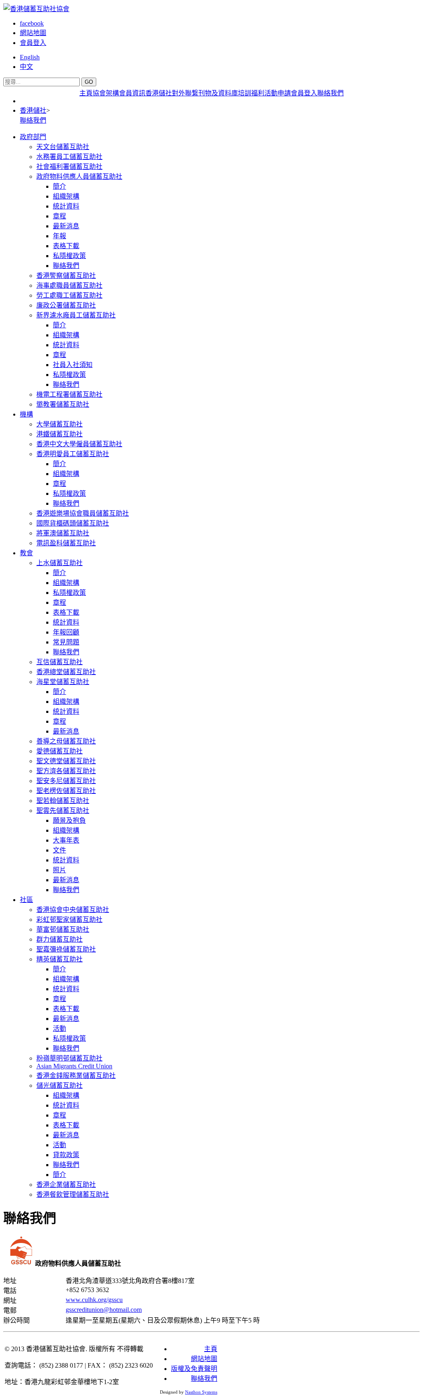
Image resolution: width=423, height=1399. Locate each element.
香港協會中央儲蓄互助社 (72, 909)
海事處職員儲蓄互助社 (69, 285)
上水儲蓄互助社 (59, 562)
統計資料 (66, 206)
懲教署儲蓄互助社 (62, 404)
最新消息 (66, 226)
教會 (26, 552)
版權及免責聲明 (194, 1368)
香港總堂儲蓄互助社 (66, 671)
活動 (271, 93)
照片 (59, 869)
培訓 (244, 93)
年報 (59, 235)
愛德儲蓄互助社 (59, 751)
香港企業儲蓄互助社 (66, 1184)
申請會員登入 (297, 93)
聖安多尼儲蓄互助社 (66, 780)
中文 (26, 66)
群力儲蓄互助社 (59, 939)
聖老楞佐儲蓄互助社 (66, 790)
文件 (59, 850)
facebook (32, 23)
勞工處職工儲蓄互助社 (69, 295)
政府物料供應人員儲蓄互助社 (79, 176)
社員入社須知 (73, 364)
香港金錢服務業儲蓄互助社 (76, 1075)
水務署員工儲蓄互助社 (69, 156)
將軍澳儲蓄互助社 (62, 533)
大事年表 (66, 840)
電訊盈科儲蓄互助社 (66, 543)
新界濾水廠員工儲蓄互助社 (76, 315)
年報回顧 (66, 632)
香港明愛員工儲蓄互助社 (72, 453)
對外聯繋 (185, 93)
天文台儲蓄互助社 (62, 146)
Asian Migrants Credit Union (74, 1066)
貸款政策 (66, 1154)
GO (89, 82)
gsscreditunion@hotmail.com (104, 1309)
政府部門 (33, 136)
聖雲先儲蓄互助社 (62, 810)
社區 (26, 899)
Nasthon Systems (201, 1392)
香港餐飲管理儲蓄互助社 (72, 1194)
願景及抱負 (69, 820)
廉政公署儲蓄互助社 (66, 305)
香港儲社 (158, 93)
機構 (26, 414)
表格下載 (66, 245)
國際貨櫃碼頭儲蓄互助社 (72, 523)
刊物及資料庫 (218, 93)
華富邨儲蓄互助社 (62, 929)
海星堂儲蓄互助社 (62, 681)
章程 (59, 216)
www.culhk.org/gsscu (94, 1299)
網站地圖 (33, 32)
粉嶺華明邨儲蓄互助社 (69, 1058)
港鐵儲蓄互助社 (59, 434)
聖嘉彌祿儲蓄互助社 (66, 949)
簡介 (59, 186)
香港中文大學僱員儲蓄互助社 (79, 443)
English (30, 57)
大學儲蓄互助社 (59, 424)
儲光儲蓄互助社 (59, 1085)
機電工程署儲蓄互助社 (69, 394)
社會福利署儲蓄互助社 (69, 166)
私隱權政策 (69, 255)
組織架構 (66, 196)
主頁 (86, 93)
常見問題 (66, 642)
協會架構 (106, 93)
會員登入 (33, 42)
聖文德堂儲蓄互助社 (66, 761)
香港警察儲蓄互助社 (66, 275)
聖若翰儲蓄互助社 (62, 800)
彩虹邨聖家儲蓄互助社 (69, 919)
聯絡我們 (330, 93)
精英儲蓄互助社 (59, 959)
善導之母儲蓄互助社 (66, 741)
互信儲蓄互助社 (59, 661)
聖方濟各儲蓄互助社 (66, 770)
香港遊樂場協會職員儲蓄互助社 (82, 513)
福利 (257, 93)
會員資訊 (132, 93)
